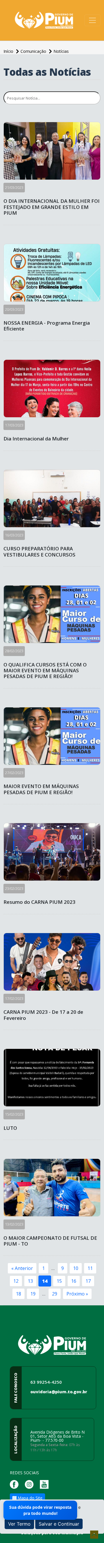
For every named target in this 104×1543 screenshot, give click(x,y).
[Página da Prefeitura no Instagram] (30, 1484)
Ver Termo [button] (19, 1524)
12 (15, 1281)
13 (30, 1281)
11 (90, 1268)
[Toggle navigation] (92, 20)
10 (75, 1268)
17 (88, 1281)
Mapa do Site (29, 1498)
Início (8, 51)
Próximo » (77, 1294)
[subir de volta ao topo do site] (94, 1535)
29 (54, 1294)
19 (33, 1294)
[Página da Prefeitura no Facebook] (15, 1484)
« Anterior (22, 1268)
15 (59, 1281)
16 (73, 1281)
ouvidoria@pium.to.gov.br (58, 1391)
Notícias (61, 51)
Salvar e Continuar (59, 1524)
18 (18, 1294)
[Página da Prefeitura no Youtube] (45, 1484)
